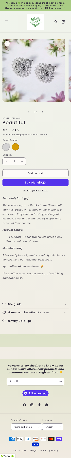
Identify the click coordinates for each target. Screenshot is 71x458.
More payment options (35, 190)
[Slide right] (42, 112)
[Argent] (6, 147)
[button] (6, 22)
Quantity (7, 154)
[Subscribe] (60, 381)
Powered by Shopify (48, 450)
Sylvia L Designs (29, 450)
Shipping (20, 134)
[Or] (15, 147)
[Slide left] (28, 112)
